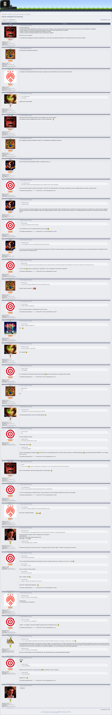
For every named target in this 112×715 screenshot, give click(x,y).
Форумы (9, 14)
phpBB (59, 711)
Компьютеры (28, 14)
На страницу (103, 19)
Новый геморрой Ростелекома (12, 17)
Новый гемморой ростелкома (26, 48)
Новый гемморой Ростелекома (26, 93)
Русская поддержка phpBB (54, 712)
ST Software (47, 712)
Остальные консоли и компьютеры (18, 14)
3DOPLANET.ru (4, 14)
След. (109, 19)
